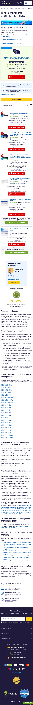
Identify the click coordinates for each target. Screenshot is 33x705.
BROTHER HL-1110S (6, 409)
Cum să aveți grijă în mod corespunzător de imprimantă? (17, 551)
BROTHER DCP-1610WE (7, 397)
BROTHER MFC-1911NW (7, 437)
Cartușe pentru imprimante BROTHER (12, 39)
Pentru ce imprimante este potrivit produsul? (16, 68)
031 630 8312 (11, 275)
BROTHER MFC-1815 (6, 430)
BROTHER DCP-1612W (6, 399)
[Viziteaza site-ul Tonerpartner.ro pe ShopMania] (24, 694)
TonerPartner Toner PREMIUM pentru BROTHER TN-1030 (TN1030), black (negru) (20, 113)
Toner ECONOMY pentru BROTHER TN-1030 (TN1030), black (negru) (20, 179)
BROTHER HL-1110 (5, 404)
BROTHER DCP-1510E (6, 385)
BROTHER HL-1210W (6, 419)
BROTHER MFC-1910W (6, 434)
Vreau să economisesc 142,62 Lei (17, 252)
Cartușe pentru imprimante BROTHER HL (12, 43)
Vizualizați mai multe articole (8, 94)
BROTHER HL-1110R (6, 407)
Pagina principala (4, 8)
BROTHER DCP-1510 (6, 384)
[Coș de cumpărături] (21, 3)
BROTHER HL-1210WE (6, 420)
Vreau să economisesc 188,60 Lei (17, 222)
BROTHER (24, 8)
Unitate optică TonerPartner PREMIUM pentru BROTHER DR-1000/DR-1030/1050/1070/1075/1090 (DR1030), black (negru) (21, 157)
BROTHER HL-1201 (5, 417)
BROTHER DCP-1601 (6, 392)
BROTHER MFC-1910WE (7, 435)
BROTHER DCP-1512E (6, 390)
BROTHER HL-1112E (6, 414)
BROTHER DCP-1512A (6, 389)
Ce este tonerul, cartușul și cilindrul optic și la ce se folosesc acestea (18, 85)
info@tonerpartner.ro (13, 279)
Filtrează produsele (16, 99)
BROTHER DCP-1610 (6, 394)
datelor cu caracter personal (22, 622)
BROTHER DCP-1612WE (7, 400)
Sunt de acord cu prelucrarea (16, 622)
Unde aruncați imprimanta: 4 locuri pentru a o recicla (16, 561)
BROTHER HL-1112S (6, 415)
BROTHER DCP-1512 (6, 387)
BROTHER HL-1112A (6, 412)
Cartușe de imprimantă (15, 8)
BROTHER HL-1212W (6, 424)
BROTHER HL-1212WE (6, 425)
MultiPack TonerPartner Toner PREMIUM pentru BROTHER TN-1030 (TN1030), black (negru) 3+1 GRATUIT (16, 59)
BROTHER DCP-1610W (6, 396)
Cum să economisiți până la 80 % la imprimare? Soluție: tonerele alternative (18, 91)
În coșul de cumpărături (17, 77)
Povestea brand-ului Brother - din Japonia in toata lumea (17, 542)
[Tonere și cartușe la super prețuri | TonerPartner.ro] (5, 3)
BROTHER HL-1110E (6, 405)
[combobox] (15, 106)
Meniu (29, 3)
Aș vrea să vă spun (14, 282)
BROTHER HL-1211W (6, 422)
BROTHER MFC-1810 (6, 427)
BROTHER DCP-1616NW (7, 402)
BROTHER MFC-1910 (6, 432)
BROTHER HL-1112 (5, 410)
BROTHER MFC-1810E (6, 429)
